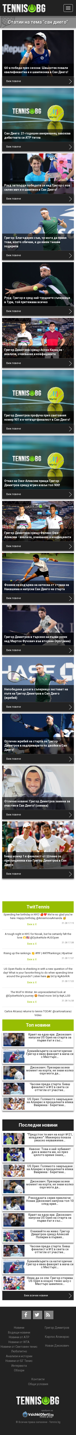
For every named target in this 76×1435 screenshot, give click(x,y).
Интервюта (19, 1365)
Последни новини (38, 1125)
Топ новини (38, 1025)
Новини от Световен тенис (19, 1346)
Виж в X (32, 924)
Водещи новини (19, 1332)
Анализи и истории (19, 1356)
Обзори (19, 1370)
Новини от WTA (19, 1342)
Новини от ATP (19, 1337)
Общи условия (38, 1384)
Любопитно (19, 1351)
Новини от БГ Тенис (19, 1360)
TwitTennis (38, 907)
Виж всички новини (36, 1295)
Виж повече (13, 81)
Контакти (38, 1379)
